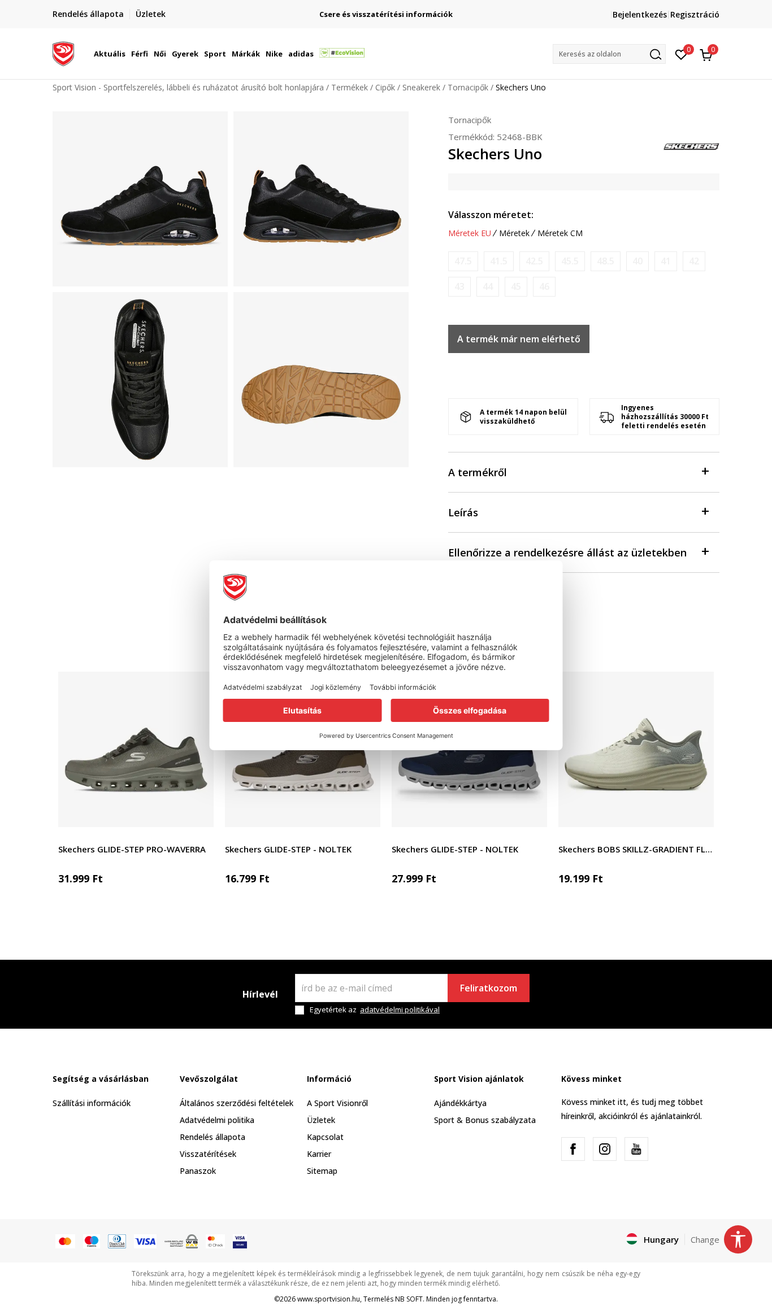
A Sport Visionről (337, 1103)
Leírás (463, 512)
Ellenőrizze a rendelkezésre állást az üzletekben (567, 552)
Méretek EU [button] (469, 233)
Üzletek (321, 1120)
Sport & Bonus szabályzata (485, 1120)
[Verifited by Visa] (240, 1240)
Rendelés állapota (212, 1136)
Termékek (349, 87)
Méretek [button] (514, 233)
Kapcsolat (325, 1136)
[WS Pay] (181, 1240)
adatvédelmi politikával (400, 1009)
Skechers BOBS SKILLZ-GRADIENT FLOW (636, 849)
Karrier (319, 1153)
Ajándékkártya (460, 1103)
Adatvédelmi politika (217, 1120)
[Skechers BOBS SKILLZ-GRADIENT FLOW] (636, 749)
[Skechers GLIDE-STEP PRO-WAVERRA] (136, 749)
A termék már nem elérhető (518, 339)
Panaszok (198, 1170)
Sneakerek (421, 87)
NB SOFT (409, 1299)
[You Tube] (636, 1149)
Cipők (385, 87)
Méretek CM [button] (560, 233)
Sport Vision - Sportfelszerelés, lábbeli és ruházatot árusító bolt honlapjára (188, 87)
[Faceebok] (573, 1149)
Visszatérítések (208, 1153)
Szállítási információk (92, 1103)
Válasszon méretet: (491, 215)
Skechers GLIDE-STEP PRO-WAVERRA (132, 849)
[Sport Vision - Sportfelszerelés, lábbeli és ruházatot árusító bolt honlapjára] (63, 52)
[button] (127, 53)
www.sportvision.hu (328, 1299)
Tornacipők (468, 87)
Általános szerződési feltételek (236, 1103)
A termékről (477, 472)
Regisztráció (694, 14)
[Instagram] (604, 1149)
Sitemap (322, 1170)
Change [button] (705, 1239)
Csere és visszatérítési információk (386, 14)
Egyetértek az (375, 1010)
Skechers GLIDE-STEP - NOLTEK (288, 849)
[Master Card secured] (215, 1240)
